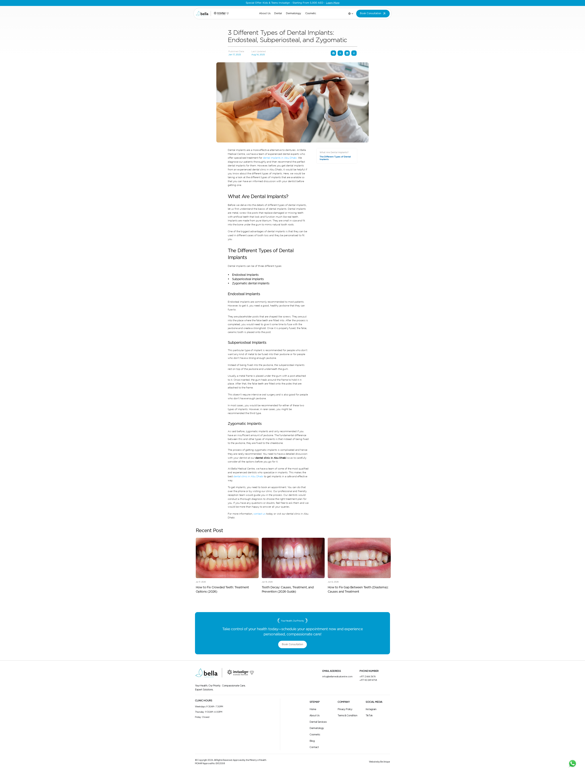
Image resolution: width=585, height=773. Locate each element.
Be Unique (385, 761)
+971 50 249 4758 (368, 680)
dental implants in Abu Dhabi (280, 157)
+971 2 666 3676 (368, 676)
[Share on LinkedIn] (347, 53)
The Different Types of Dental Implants (335, 157)
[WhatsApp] (572, 763)
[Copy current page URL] (354, 53)
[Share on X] (340, 53)
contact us (260, 513)
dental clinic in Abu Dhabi (248, 476)
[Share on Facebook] (333, 53)
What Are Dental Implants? (334, 152)
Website (373, 761)
